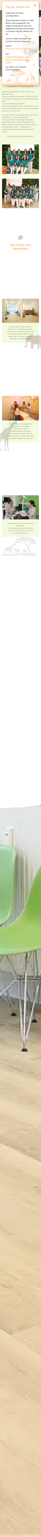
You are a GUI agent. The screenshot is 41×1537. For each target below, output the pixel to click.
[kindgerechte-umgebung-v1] (20, 408)
